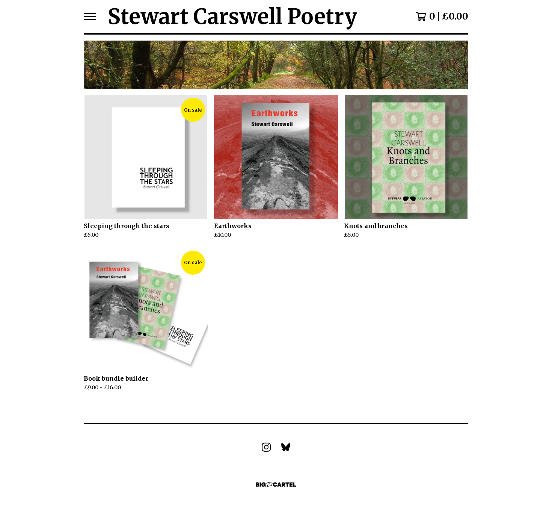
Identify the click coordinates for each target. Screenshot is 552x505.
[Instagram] (266, 447)
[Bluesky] (286, 447)
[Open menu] (90, 16)
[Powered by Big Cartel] (276, 484)
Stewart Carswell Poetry (232, 16)
